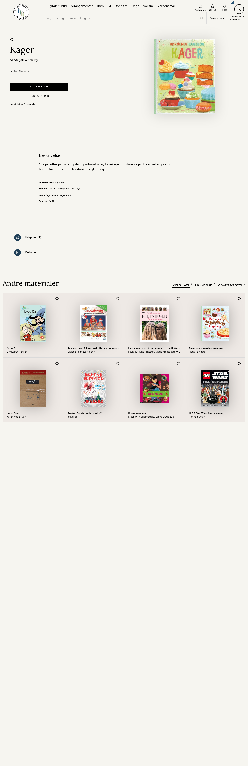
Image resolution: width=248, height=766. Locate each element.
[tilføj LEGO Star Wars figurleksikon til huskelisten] (239, 364)
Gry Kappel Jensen (17, 352)
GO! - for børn (118, 6)
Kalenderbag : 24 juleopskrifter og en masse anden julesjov (93, 348)
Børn (100, 6)
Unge (135, 6)
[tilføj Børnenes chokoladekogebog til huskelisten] (239, 299)
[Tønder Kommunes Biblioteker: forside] (21, 12)
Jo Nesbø (72, 417)
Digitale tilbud (56, 6)
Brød (57, 182)
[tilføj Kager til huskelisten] (12, 40)
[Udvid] (78, 189)
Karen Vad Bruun (16, 417)
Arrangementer (82, 6)
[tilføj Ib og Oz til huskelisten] (57, 299)
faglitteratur (66, 195)
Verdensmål (166, 6)
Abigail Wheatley (26, 60)
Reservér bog (39, 86)
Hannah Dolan (197, 417)
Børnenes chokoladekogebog (206, 348)
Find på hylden (39, 96)
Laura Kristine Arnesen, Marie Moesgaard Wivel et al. (154, 352)
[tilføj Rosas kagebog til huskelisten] (178, 364)
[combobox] (124, 18)
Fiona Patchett (197, 352)
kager (52, 188)
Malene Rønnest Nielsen (81, 352)
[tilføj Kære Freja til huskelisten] (57, 364)
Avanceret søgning (218, 18)
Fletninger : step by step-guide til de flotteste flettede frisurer (153, 348)
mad (73, 188)
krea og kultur (63, 188)
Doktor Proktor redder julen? (84, 413)
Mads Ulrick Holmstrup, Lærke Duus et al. (151, 417)
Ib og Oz (12, 348)
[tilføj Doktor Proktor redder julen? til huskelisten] (118, 364)
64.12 (51, 201)
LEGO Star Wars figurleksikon (206, 413)
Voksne (148, 6)
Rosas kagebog (137, 413)
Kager (63, 182)
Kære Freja (13, 413)
